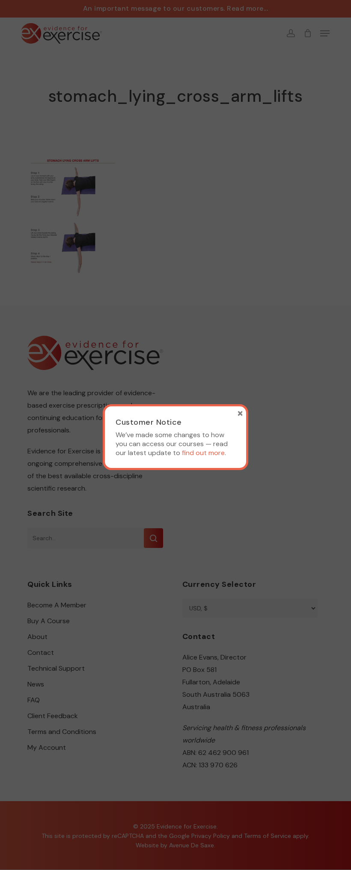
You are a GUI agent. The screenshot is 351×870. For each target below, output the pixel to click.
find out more (203, 452)
